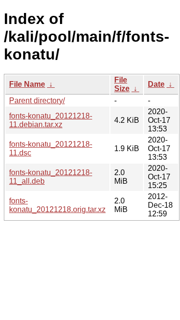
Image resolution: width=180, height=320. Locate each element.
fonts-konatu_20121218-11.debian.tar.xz (50, 120)
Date (156, 84)
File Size (122, 84)
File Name (27, 84)
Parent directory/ (37, 100)
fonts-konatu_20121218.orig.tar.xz (57, 205)
